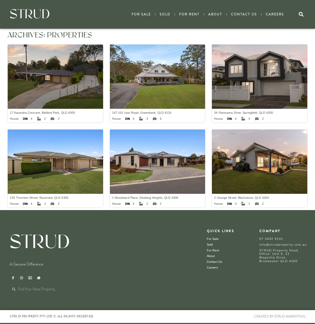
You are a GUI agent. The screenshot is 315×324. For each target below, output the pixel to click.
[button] (301, 14)
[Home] (38, 278)
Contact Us (244, 14)
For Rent (189, 14)
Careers (275, 14)
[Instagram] (21, 278)
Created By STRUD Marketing (279, 316)
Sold (165, 14)
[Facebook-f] (13, 278)
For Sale (141, 14)
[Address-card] (30, 278)
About (215, 14)
